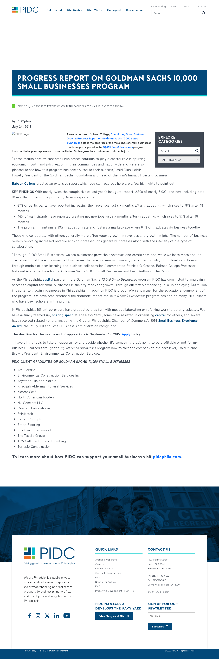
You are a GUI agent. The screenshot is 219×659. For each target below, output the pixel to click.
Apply (126, 333)
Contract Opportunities (107, 573)
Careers (99, 564)
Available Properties (106, 559)
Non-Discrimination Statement (54, 650)
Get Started (54, 10)
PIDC (20, 106)
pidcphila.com (167, 456)
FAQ (186, 6)
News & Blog (158, 6)
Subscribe (158, 626)
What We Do (94, 10)
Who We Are (74, 10)
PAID (97, 586)
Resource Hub (134, 10)
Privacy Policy (30, 650)
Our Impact (114, 10)
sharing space (62, 314)
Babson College (24, 183)
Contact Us (200, 6)
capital (48, 279)
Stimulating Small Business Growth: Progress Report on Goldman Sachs (105, 138)
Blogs (28, 106)
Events (175, 6)
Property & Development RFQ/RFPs (114, 590)
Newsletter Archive (105, 581)
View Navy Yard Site (112, 616)
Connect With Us (104, 568)
